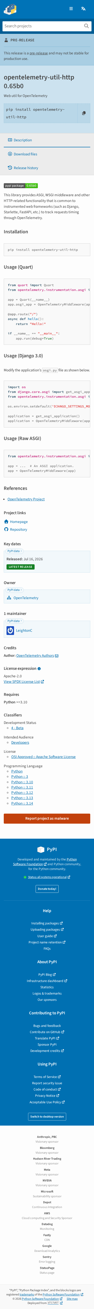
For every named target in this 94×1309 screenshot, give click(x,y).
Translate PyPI (45, 1038)
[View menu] (71, 9)
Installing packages (45, 923)
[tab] (47, 140)
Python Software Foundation (45, 861)
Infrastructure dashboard (45, 980)
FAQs (47, 948)
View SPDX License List (22, 681)
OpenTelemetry (25, 598)
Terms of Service (45, 1076)
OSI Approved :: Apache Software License (43, 756)
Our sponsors (47, 999)
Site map (72, 1299)
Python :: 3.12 (22, 792)
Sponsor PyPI (47, 1044)
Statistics (47, 987)
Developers (20, 742)
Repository (18, 529)
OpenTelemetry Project (26, 499)
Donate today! (47, 889)
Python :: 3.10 (22, 782)
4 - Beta (17, 728)
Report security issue (47, 1083)
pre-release (39, 53)
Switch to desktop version (47, 1117)
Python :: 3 (19, 776)
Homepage (19, 521)
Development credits (45, 1050)
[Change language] (83, 9)
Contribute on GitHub (45, 1032)
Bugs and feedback (47, 1025)
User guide (45, 936)
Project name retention (45, 942)
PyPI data (14, 551)
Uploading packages (45, 929)
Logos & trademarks (47, 993)
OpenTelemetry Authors (35, 655)
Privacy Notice (45, 1095)
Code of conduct (45, 1089)
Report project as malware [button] (47, 818)
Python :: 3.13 (22, 798)
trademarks (27, 1294)
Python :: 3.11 (22, 787)
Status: (47, 877)
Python (17, 771)
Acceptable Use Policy (45, 1102)
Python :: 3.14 (22, 803)
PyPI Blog (45, 974)
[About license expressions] (39, 669)
